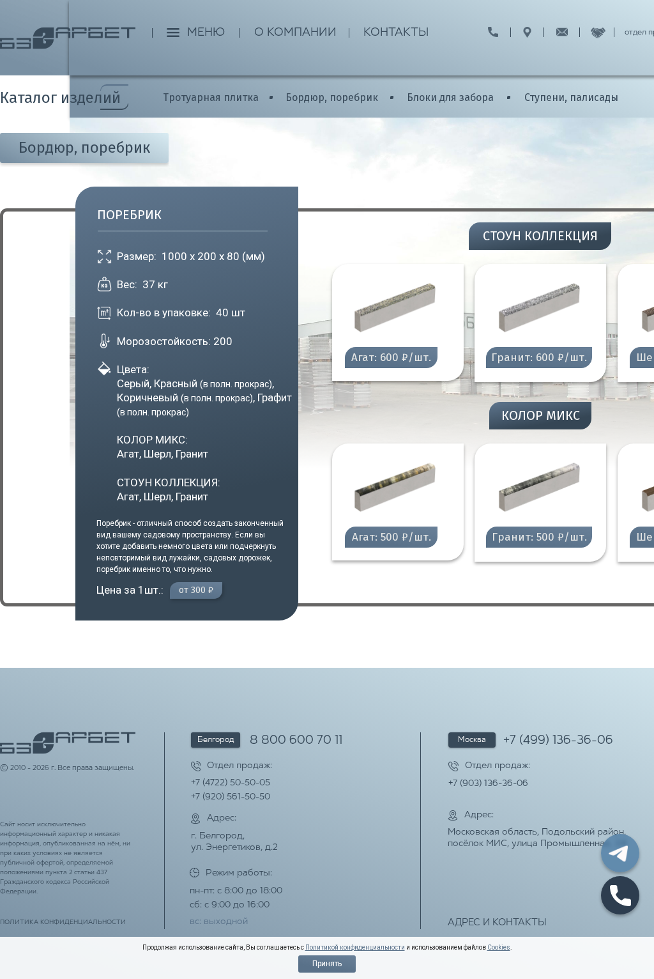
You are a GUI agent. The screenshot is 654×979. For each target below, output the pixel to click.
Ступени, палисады (571, 97)
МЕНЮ (206, 33)
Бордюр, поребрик (331, 97)
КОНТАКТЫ (396, 33)
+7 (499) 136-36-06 (558, 741)
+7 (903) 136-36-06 (488, 784)
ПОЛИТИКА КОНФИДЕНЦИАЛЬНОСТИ (63, 922)
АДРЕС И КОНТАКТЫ (497, 923)
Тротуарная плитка (211, 97)
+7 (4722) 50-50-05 (230, 783)
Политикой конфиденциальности (355, 947)
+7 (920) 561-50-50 (230, 797)
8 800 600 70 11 (296, 741)
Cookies (498, 947)
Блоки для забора (450, 97)
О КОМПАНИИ (295, 33)
